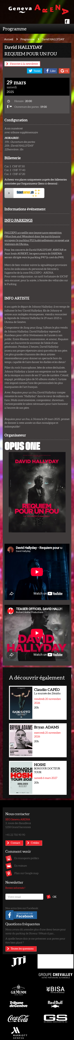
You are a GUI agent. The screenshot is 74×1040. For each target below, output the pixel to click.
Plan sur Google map (26, 873)
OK (55, 896)
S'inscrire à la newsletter (24, 63)
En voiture (20, 865)
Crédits (35, 842)
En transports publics (26, 858)
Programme (14, 28)
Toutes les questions (22, 948)
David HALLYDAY (53, 39)
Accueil (8, 39)
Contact (15, 842)
